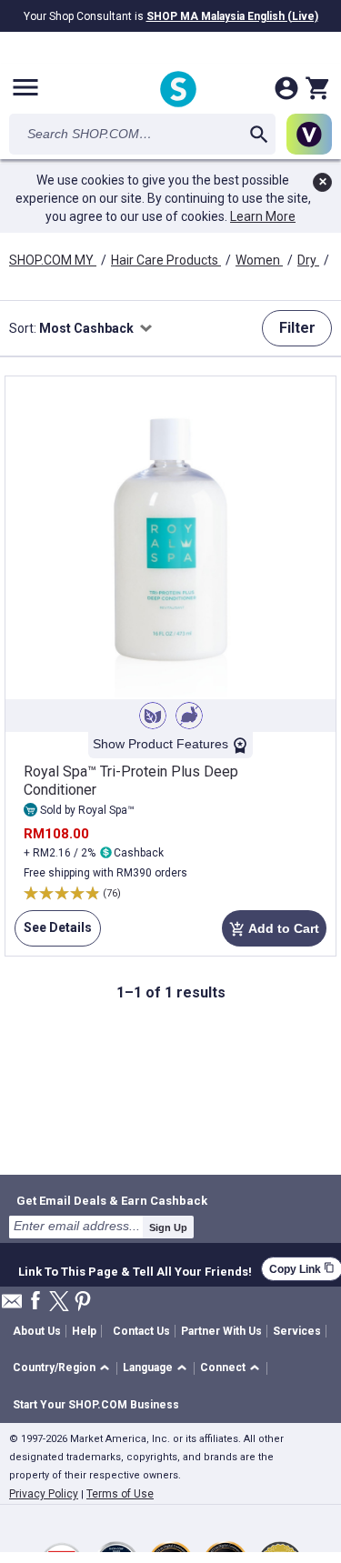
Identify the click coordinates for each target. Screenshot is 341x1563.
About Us (37, 1331)
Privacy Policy (43, 1494)
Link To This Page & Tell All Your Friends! (135, 1269)
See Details (53, 933)
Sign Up (168, 1227)
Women (259, 260)
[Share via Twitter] (59, 1302)
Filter (297, 327)
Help (84, 1331)
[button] (64, 1369)
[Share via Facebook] (35, 1301)
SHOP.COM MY (52, 260)
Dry (308, 260)
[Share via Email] (12, 1306)
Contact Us (141, 1331)
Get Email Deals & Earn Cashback (111, 1200)
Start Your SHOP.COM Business (96, 1404)
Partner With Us (221, 1331)
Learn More (263, 216)
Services (297, 1331)
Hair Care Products (166, 260)
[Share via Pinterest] (83, 1302)
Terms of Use (120, 1494)
